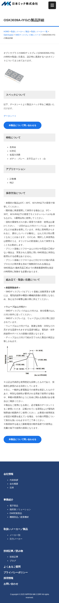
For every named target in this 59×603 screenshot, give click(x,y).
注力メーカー (16, 539)
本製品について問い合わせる (22, 125)
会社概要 (14, 484)
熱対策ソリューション (20, 509)
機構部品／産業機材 (19, 517)
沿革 (12, 487)
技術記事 (14, 557)
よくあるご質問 (12, 566)
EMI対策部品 (16, 513)
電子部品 (14, 505)
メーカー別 (15, 535)
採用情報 (8, 578)
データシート (10, 116)
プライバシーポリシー (16, 572)
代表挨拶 (14, 480)
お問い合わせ (11, 583)
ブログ (13, 560)
